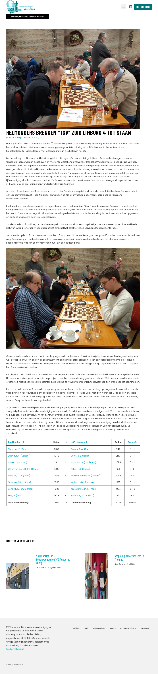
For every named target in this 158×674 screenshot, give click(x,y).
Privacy (86, 628)
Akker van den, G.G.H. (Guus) (23, 469)
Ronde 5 (132, 442)
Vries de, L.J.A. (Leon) (19, 475)
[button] (123, 6)
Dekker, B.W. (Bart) (81, 449)
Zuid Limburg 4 (16, 442)
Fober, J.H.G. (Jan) (17, 462)
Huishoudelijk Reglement (128, 628)
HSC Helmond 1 (79, 442)
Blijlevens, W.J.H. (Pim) (82, 495)
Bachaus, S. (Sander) (19, 455)
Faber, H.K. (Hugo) (80, 469)
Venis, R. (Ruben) (80, 455)
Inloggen (76, 628)
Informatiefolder (99, 628)
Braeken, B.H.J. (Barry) (19, 482)
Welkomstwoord (15, 649)
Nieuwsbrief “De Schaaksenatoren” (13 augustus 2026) (53, 559)
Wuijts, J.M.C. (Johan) (82, 482)
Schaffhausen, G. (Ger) (20, 488)
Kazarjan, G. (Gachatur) (83, 462)
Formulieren (145, 628)
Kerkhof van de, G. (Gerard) (85, 475)
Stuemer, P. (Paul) (17, 449)
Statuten (112, 628)
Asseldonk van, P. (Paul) (83, 488)
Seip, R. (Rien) (15, 495)
